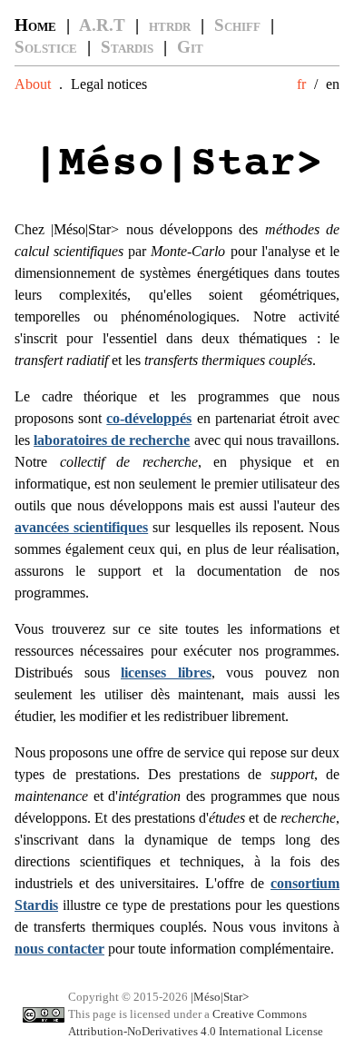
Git (190, 46)
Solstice (46, 46)
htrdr (170, 25)
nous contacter (59, 948)
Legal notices (109, 84)
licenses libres (166, 672)
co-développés (149, 418)
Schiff (237, 25)
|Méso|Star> (220, 997)
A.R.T (102, 25)
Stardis (127, 46)
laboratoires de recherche (112, 440)
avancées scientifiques (81, 527)
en (332, 84)
